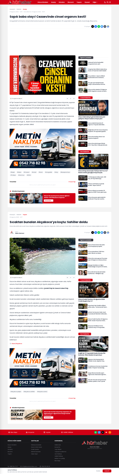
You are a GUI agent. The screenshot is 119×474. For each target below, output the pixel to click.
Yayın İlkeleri (58, 449)
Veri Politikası (58, 454)
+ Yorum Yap (71, 182)
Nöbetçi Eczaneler (36, 445)
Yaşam (79, 2)
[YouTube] (106, 432)
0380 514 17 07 (14, 466)
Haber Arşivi (34, 454)
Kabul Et (107, 471)
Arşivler (48, 432)
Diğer (94, 2)
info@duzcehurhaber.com (29, 466)
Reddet (98, 471)
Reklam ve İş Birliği (60, 458)
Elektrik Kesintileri (36, 451)
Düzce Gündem (43, 2)
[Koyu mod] (105, 2)
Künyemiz (31, 432)
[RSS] (109, 432)
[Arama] (108, 2)
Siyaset (87, 2)
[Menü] (110, 2)
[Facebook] (99, 432)
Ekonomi (71, 2)
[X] (102, 432)
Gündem (62, 2)
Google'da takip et (17, 98)
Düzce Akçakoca (17, 343)
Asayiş (53, 2)
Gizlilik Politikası (68, 432)
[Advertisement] (59, 42)
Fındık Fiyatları (35, 449)
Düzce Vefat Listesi (36, 447)
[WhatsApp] (95, 432)
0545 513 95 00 (46, 466)
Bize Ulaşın (14, 432)
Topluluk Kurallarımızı (60, 451)
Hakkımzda (58, 445)
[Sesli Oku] (67, 98)
